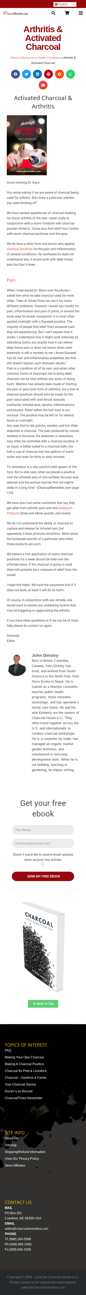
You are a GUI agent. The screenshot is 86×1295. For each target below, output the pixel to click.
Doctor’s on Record (18, 1091)
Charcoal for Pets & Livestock (26, 1071)
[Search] (53, 13)
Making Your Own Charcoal (24, 1057)
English (62, 4)
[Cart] (67, 13)
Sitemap (11, 1145)
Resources (28, 57)
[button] (15, 74)
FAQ (8, 1050)
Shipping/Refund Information (25, 1152)
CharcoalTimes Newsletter (23, 1098)
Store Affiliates (15, 1165)
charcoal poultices (20, 249)
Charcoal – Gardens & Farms (25, 1077)
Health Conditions (49, 57)
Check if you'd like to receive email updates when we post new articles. (43, 857)
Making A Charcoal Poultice (24, 1064)
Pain (11, 280)
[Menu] (80, 13)
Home (14, 57)
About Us (11, 1138)
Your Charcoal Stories (20, 1084)
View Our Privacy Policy (22, 1158)
